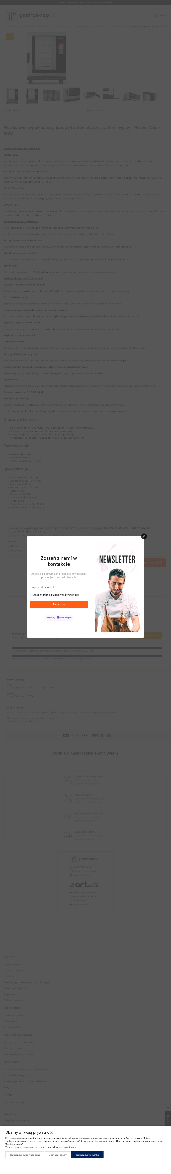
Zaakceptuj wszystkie (87, 1154)
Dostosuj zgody (58, 1154)
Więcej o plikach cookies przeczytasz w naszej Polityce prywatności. (40, 1147)
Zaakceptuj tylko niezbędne (25, 1154)
